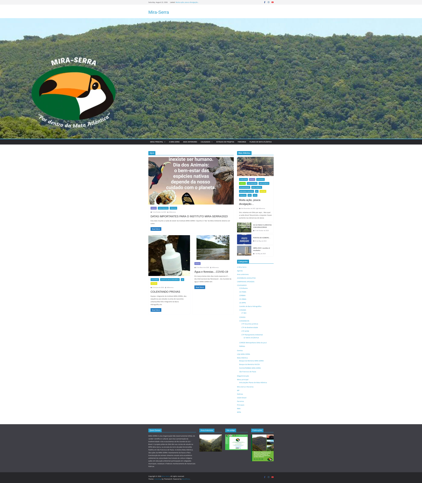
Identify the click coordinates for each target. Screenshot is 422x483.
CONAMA (242, 310)
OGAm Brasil (241, 398)
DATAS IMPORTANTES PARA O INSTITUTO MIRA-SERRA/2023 (189, 216)
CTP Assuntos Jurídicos (249, 324)
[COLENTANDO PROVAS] (169, 255)
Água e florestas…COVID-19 (211, 271)
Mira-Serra (158, 12)
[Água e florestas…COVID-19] (213, 247)
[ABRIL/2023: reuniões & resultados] (244, 251)
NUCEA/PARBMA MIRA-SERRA (250, 368)
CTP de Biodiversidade (249, 327)
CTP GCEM (245, 331)
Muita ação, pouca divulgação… (249, 201)
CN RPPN (242, 303)
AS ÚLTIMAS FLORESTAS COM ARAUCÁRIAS (262, 226)
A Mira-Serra (174, 142)
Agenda (153, 208)
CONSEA (242, 317)
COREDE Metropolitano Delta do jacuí (253, 343)
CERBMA (242, 295)
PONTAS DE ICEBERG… (262, 238)
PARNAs (242, 346)
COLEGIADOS (154, 279)
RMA (249, 195)
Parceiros (242, 142)
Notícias (153, 283)
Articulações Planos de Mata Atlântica (253, 382)
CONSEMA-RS (244, 321)
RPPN (255, 195)
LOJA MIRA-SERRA (252, 183)
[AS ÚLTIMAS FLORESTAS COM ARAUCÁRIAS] (244, 228)
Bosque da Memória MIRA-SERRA (251, 361)
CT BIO (243, 313)
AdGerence (172, 212)
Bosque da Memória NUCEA (249, 364)
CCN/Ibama (243, 288)
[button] (164, 141)
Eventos (242, 183)
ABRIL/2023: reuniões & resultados (261, 249)
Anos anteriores (243, 274)
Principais (173, 208)
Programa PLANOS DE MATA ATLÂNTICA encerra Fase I (196, 2)
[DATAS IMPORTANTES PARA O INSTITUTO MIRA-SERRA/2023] (191, 181)
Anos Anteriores (190, 142)
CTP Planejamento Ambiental (252, 335)
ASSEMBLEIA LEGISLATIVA (246, 278)
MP (182, 279)
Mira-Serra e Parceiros (246, 191)
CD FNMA (242, 292)
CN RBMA (242, 299)
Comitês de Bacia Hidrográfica (170, 279)
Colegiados (205, 142)
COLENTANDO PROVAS (165, 291)
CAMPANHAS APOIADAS (245, 282)
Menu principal (156, 142)
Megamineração (244, 187)
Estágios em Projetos (225, 142)
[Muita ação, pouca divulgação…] (255, 166)
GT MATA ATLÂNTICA (251, 338)
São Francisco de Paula (247, 372)
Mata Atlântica (263, 183)
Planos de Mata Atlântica (261, 142)
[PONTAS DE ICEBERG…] (244, 239)
